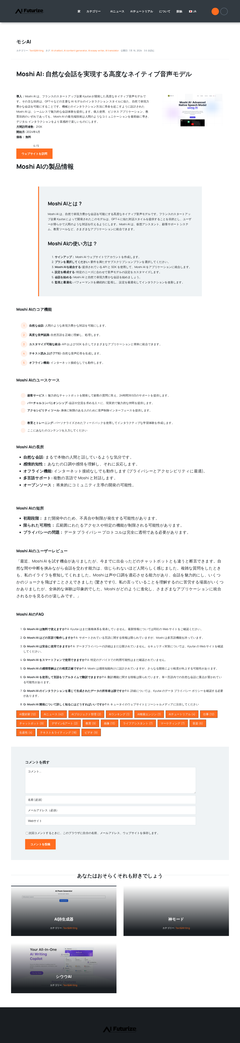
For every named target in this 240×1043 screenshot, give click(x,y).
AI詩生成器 (63, 919)
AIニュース (54, 714)
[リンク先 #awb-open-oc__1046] (215, 11)
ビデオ (91, 732)
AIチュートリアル (182, 714)
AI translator (112, 50)
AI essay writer (96, 50)
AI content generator (75, 50)
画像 (109, 723)
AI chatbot (57, 50)
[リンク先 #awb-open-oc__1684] (224, 11)
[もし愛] (192, 95)
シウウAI (64, 976)
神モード (176, 919)
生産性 (25, 732)
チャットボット (31, 723)
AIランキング (119, 714)
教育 (91, 723)
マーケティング (173, 723)
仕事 (209, 714)
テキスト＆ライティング (58, 732)
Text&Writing (36, 50)
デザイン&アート (65, 723)
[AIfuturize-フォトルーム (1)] (29, 6)
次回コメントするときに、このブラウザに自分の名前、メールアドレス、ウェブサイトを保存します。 (94, 833)
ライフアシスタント (138, 723)
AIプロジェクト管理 (86, 714)
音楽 (198, 723)
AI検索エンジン (149, 714)
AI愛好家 (27, 714)
